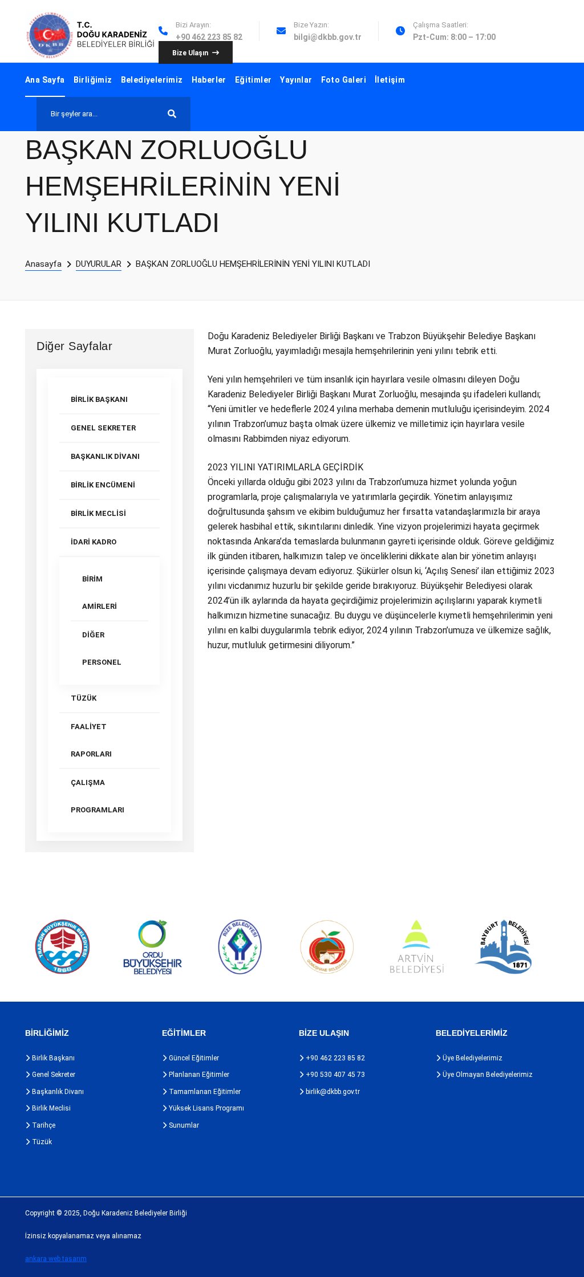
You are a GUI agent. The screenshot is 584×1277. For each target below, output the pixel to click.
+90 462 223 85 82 (334, 1058)
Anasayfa (43, 264)
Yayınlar (296, 79)
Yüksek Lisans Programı (205, 1108)
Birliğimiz (93, 79)
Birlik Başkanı (52, 1058)
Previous (10, 947)
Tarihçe (42, 1125)
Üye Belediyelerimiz (471, 1058)
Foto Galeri (343, 79)
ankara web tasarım (56, 1259)
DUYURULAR (98, 264)
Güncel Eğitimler (193, 1058)
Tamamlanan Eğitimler (204, 1092)
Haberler (209, 79)
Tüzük (41, 1142)
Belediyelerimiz (152, 79)
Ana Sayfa (45, 79)
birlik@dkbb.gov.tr (332, 1092)
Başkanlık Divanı (57, 1092)
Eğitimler (253, 79)
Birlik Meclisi (50, 1108)
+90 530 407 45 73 (334, 1075)
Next (556, 947)
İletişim (390, 79)
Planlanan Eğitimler (198, 1075)
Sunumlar (183, 1125)
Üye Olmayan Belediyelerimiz (487, 1075)
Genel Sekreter (52, 1075)
